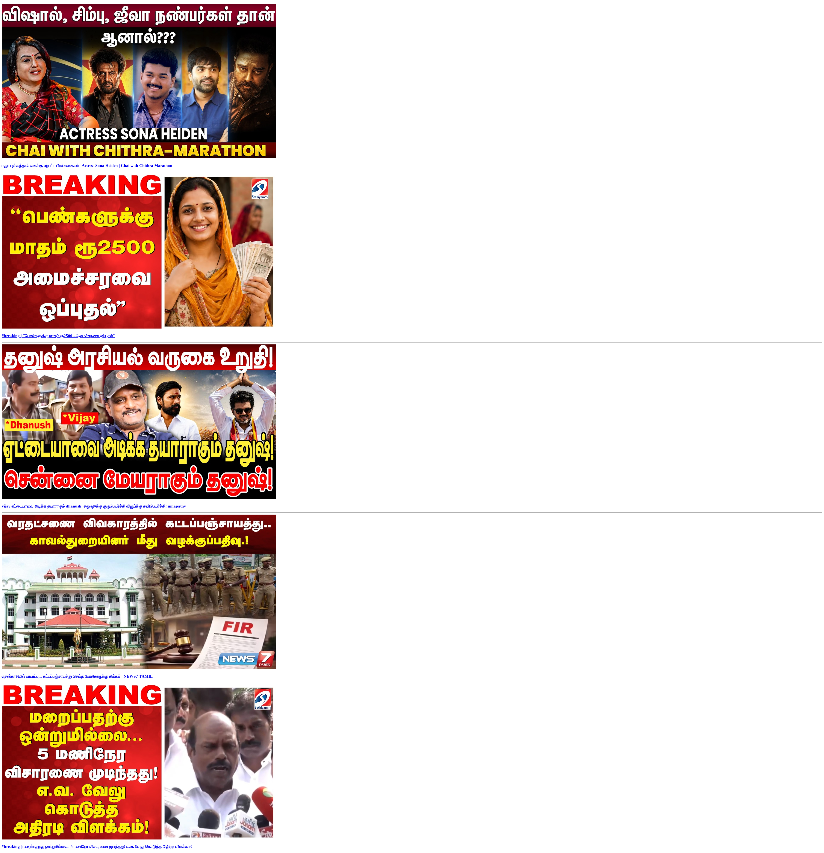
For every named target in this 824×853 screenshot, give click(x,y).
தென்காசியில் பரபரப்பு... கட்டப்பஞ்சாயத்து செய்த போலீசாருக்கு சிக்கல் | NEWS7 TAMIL (77, 676)
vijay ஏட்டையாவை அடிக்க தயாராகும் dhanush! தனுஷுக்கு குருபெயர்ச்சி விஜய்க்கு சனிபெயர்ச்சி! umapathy (94, 506)
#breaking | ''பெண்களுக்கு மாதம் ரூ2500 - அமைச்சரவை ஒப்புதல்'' (58, 335)
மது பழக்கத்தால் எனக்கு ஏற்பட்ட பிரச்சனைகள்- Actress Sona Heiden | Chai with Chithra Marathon (87, 165)
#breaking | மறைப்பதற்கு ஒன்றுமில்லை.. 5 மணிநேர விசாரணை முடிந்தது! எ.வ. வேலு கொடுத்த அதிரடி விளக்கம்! (97, 846)
